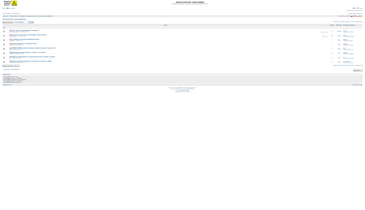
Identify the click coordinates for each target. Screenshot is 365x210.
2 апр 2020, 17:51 (347, 40)
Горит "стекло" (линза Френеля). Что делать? (25, 30)
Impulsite (12, 40)
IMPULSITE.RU (190, 88)
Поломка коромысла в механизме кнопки (24, 43)
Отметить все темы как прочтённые (341, 21)
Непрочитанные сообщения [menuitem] (355, 13)
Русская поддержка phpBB (183, 90)
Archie (344, 35)
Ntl (10, 58)
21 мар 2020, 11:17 (347, 49)
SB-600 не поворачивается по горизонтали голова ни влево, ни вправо (33, 56)
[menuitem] (4, 8)
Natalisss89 (12, 62)
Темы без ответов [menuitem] (6, 13)
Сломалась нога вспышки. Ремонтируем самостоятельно (29, 35)
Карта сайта (6, 16)
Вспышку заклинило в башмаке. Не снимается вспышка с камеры (31, 61)
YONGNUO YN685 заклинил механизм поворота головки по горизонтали (33, 48)
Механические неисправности (14, 19)
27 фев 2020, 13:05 (348, 36)
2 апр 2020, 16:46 (347, 45)
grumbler (12, 53)
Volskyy (345, 30)
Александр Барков (14, 31)
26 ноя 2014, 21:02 (347, 62)
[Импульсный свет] (10, 3)
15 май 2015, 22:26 (347, 58)
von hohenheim (346, 61)
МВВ (11, 49)
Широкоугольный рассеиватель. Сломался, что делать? (28, 52)
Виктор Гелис (13, 36)
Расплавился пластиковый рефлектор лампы (25, 39)
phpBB (179, 87)
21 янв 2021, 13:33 (347, 31)
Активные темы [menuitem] (16, 13)
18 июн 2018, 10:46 (347, 53)
